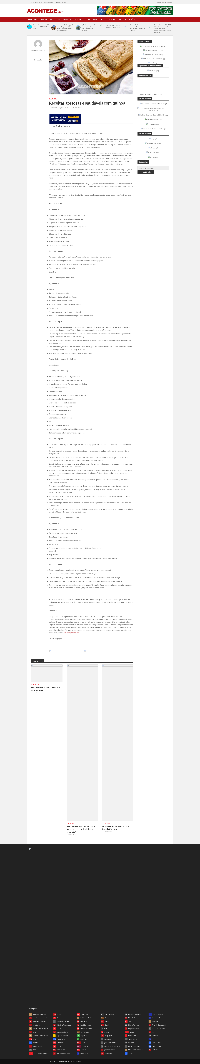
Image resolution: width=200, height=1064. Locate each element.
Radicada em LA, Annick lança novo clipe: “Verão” (113, 26)
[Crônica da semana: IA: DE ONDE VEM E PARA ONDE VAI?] (29, 26)
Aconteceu (32, 19)
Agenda (44, 19)
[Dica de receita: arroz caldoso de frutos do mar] (46, 673)
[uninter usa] (65, 119)
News (103, 19)
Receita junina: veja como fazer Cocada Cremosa (115, 827)
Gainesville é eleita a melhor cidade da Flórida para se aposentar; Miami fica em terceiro (138, 27)
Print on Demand (36, 2)
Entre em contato (61, 2)
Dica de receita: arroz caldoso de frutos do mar (45, 688)
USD (151, 94)
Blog (52, 19)
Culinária (53, 99)
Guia (95, 19)
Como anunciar (49, 2)
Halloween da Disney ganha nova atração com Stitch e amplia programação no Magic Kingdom (65, 27)
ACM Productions (75, 1061)
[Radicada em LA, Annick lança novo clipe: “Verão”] (102, 26)
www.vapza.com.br (71, 633)
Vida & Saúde (130, 19)
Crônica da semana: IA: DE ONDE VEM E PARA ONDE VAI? (41, 27)
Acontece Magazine (38, 50)
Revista (112, 19)
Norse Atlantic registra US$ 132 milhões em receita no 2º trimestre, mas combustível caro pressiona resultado (162, 28)
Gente (88, 19)
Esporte (78, 19)
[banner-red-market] (66, 655)
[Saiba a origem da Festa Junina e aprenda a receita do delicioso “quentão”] (82, 742)
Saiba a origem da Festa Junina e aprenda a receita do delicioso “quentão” (81, 829)
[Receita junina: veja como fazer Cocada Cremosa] (117, 742)
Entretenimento (64, 19)
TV (120, 19)
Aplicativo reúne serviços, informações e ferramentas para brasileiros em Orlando (90, 27)
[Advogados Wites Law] (100, 655)
